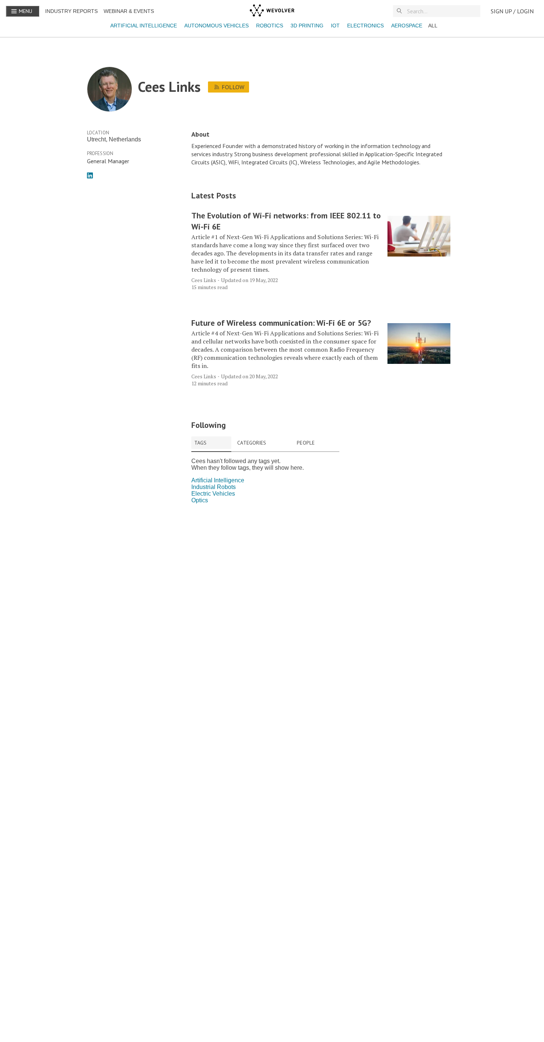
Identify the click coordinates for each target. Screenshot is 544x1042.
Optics (199, 500)
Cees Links (203, 280)
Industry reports (71, 11)
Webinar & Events (129, 11)
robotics (269, 26)
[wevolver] (272, 11)
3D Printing (307, 26)
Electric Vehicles (213, 493)
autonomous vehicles (216, 26)
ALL (432, 26)
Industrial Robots (213, 487)
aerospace (406, 26)
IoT (335, 26)
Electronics (365, 26)
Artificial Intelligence (143, 26)
